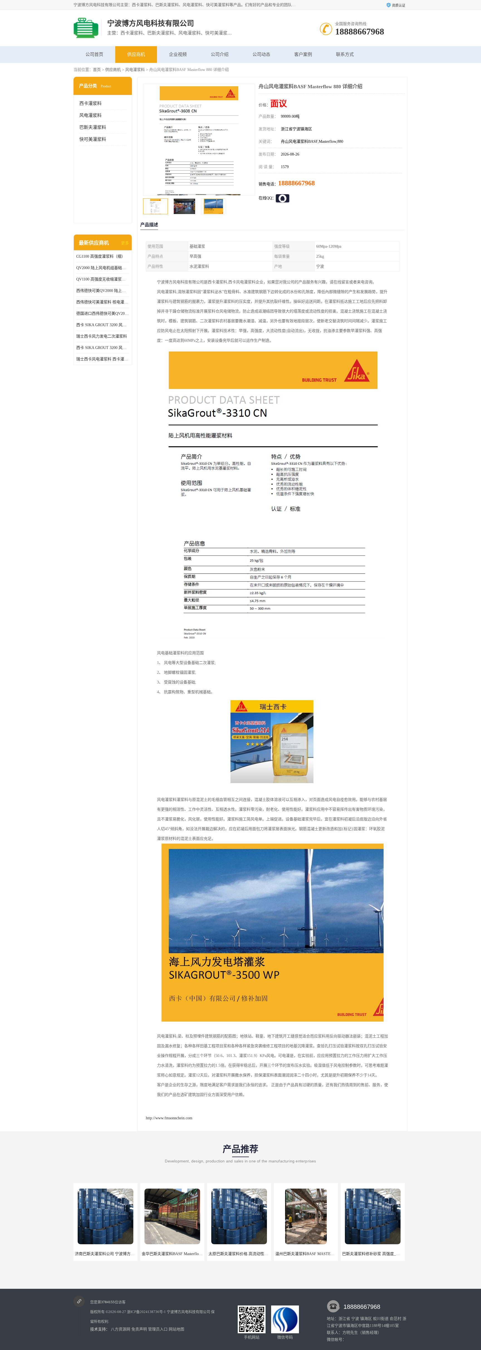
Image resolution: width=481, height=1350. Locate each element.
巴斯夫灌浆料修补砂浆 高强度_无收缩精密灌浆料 (317, 1254)
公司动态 (261, 54)
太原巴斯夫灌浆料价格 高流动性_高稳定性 (178, 1254)
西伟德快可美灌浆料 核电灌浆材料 (102, 302)
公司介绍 (220, 54)
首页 (97, 70)
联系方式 (345, 54)
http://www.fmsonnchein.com (169, 1118)
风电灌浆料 (135, 70)
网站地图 (176, 1329)
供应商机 (136, 54)
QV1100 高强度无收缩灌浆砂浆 (102, 279)
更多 (125, 243)
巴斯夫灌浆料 (92, 127)
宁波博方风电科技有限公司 (188, 1312)
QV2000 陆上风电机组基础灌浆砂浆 (102, 268)
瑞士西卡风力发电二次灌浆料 (101, 336)
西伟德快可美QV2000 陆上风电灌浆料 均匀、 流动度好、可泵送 (102, 291)
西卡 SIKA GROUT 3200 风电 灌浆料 (102, 325)
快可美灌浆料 (92, 139)
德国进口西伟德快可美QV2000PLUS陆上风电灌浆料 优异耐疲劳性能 (102, 313)
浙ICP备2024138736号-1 (146, 1312)
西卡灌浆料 (90, 103)
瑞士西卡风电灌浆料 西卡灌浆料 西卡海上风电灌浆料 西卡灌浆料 (102, 359)
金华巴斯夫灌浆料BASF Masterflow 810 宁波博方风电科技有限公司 (132, 1254)
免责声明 (139, 1329)
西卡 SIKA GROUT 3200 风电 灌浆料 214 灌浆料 (102, 348)
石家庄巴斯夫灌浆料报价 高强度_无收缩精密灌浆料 (386, 1254)
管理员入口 (158, 1329)
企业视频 (178, 54)
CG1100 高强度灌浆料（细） (100, 256)
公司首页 (94, 54)
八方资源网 (120, 1329)
